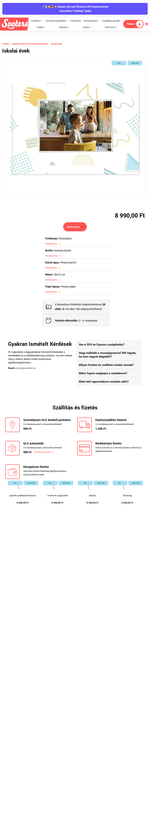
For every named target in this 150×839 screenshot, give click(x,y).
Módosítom (51, 267)
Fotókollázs (75, 20)
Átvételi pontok (42, 452)
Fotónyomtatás (90, 20)
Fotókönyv (36, 20)
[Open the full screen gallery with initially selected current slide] (75, 129)
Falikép (40, 27)
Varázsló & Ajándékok (56, 20)
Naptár (86, 27)
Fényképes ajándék (111, 20)
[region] (75, 129)
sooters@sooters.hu (25, 368)
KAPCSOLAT (111, 27)
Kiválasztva (51, 243)
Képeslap (63, 27)
